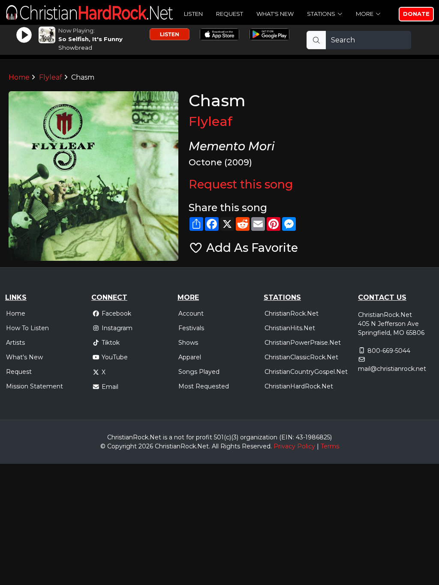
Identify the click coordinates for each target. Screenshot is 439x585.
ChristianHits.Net (290, 328)
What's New (275, 13)
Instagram (117, 328)
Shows (188, 343)
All (215, 446)
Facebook (116, 313)
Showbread (75, 47)
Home (19, 77)
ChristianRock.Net (292, 313)
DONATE (416, 13)
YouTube (115, 357)
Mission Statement (34, 386)
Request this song (241, 184)
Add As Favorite (250, 248)
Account (191, 313)
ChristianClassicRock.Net (301, 357)
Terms (330, 446)
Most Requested (203, 386)
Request (229, 13)
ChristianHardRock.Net (299, 386)
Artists (15, 343)
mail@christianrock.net (392, 369)
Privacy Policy (294, 446)
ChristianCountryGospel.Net (306, 372)
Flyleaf (50, 77)
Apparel (189, 357)
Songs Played (199, 372)
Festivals (191, 328)
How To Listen (27, 328)
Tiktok (111, 343)
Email (110, 387)
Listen (193, 13)
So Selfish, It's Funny (90, 39)
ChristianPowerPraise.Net (303, 343)
